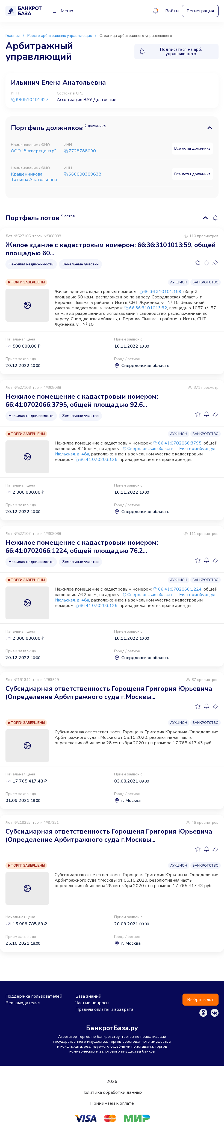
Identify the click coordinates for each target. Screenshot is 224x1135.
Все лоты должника (192, 148)
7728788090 (82, 151)
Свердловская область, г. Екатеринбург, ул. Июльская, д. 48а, (135, 451)
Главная (12, 35)
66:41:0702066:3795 (180, 443)
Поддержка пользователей (33, 996)
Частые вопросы (92, 1003)
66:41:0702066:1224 (180, 589)
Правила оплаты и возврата (104, 1009)
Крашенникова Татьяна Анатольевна (34, 176)
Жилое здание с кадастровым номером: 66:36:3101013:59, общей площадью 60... (110, 249)
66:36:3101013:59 (162, 292)
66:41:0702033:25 (98, 460)
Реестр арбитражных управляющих (59, 35)
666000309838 (85, 174)
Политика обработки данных (112, 1092)
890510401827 (32, 100)
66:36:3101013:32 (148, 308)
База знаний (88, 996)
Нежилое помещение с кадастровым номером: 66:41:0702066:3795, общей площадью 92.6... (81, 400)
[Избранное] (197, 262)
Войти (172, 11)
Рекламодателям (22, 1003)
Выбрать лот (200, 1000)
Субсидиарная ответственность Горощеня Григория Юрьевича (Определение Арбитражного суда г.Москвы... (108, 692)
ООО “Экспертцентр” (33, 151)
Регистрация (200, 11)
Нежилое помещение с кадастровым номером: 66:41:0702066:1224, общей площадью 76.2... (81, 546)
